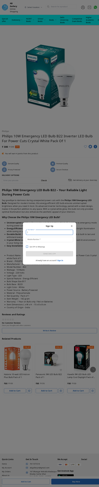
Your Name (31, 230)
